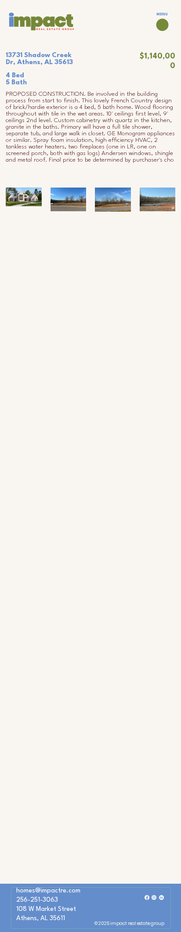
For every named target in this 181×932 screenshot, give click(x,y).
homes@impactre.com (48, 891)
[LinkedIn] (161, 897)
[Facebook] (147, 897)
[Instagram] (154, 897)
